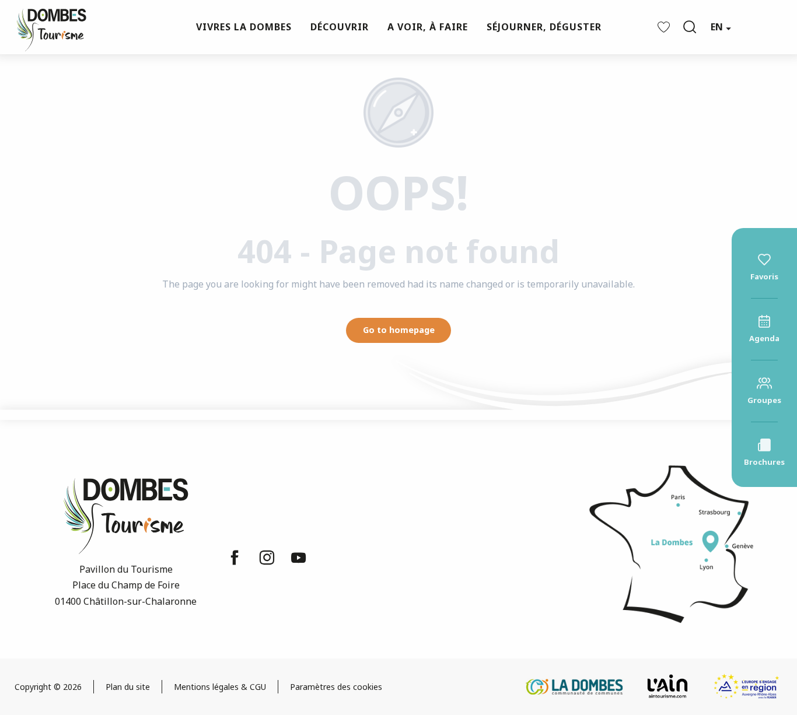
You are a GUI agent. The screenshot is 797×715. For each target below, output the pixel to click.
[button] (689, 27)
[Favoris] (665, 27)
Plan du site (128, 686)
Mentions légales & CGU (220, 686)
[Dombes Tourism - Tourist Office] (46, 27)
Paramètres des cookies (336, 686)
